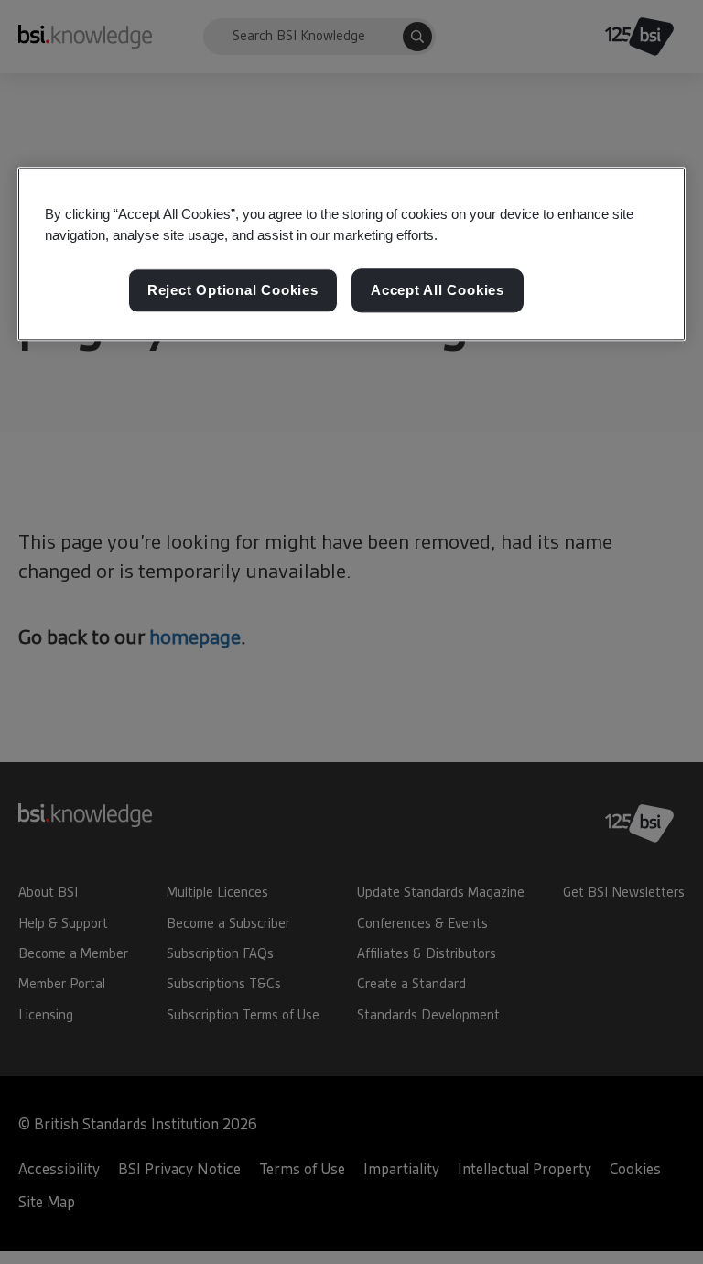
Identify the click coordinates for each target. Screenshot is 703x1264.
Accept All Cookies (437, 291)
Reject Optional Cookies (233, 291)
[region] (351, 254)
